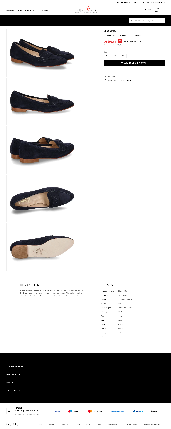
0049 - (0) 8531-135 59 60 (27, 411)
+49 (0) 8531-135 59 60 (128, 2)
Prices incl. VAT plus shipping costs (115, 45)
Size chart (161, 52)
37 (107, 56)
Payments (64, 424)
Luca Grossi (110, 30)
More (129, 80)
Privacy (98, 424)
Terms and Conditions (152, 424)
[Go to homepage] (85, 10)
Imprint (77, 424)
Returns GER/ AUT (131, 424)
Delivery (52, 424)
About (40, 424)
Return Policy (112, 424)
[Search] (131, 20)
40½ (123, 56)
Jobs (88, 424)
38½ (115, 56)
